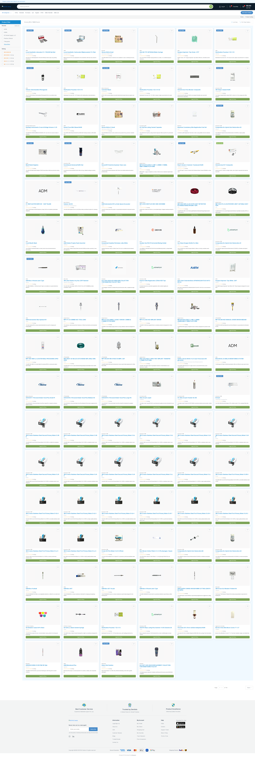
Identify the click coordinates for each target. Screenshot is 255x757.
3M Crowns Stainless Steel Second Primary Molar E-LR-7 (194, 436)
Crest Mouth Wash (31, 243)
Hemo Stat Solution (107, 665)
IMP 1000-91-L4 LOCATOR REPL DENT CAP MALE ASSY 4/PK (231, 204)
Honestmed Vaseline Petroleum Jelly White (115, 243)
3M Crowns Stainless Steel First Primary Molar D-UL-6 (42, 513)
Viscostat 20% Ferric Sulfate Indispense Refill (191, 627)
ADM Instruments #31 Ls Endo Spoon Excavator (116, 204)
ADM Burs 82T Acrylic (108, 588)
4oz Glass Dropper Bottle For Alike (188, 243)
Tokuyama (7, 41)
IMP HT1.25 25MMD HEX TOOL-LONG (75, 319)
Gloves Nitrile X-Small (108, 127)
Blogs (113, 736)
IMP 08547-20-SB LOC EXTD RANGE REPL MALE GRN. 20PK (80, 359)
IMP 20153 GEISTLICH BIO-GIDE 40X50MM (152, 204)
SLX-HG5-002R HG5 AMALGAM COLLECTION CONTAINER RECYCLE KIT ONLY (115, 281)
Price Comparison (141, 739)
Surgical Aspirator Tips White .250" (226, 280)
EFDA (42, 12)
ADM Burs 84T (68, 588)
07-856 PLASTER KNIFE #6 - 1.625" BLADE (38, 204)
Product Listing (249, 17)
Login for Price (42, 61)
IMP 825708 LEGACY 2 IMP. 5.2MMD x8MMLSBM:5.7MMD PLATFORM (188, 320)
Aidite (5, 32)
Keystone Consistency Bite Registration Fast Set (192, 127)
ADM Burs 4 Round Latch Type (35, 280)
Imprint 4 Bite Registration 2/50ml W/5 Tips (153, 280)
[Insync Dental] (6, 6)
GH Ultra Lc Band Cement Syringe (74, 627)
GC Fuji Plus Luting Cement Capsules (151, 127)
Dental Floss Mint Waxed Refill (73, 127)
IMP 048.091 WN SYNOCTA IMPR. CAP (113, 359)
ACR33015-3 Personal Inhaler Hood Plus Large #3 (116, 398)
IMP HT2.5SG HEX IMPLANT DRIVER (150, 319)
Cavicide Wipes (106, 90)
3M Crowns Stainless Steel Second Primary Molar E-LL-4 (194, 475)
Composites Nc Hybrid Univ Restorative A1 (228, 243)
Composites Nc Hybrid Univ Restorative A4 (228, 551)
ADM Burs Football (31, 588)
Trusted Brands (116, 739)
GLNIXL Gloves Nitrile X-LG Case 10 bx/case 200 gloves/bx (192, 359)
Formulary (27, 12)
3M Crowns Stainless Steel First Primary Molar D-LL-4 (80, 551)
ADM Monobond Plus (70, 665)
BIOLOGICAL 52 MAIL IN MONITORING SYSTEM (229, 359)
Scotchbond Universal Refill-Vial (73, 165)
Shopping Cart (140, 729)
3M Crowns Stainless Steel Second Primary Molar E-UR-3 (80, 436)
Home (241, 17)
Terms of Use (164, 736)
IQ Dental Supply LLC (10, 35)
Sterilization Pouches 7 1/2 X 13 (111, 627)
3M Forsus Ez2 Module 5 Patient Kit (226, 588)
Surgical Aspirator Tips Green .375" (188, 52)
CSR (113, 729)
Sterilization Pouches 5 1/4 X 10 (73, 90)
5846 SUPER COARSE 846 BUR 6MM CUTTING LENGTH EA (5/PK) (194, 589)
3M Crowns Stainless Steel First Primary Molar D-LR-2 (231, 513)
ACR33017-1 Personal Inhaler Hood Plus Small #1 (40, 398)
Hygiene (37, 12)
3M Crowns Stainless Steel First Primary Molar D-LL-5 (42, 551)
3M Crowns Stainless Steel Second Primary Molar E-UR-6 (43, 436)
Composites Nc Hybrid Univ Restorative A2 (228, 127)
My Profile (139, 723)
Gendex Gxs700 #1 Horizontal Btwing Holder (153, 243)
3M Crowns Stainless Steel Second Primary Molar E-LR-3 (118, 475)
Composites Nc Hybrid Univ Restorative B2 (190, 551)
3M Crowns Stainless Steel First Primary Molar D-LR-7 (156, 513)
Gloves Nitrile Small (107, 52)
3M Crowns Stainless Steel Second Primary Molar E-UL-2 (156, 436)
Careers (163, 726)
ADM (5, 29)
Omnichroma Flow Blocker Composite (189, 90)
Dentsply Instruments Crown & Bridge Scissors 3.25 (41, 127)
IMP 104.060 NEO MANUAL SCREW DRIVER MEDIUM (230, 319)
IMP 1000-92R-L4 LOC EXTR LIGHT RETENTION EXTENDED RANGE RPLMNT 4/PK (192, 204)
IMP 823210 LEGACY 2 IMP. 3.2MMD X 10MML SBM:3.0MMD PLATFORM (153, 165)
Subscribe (93, 729)
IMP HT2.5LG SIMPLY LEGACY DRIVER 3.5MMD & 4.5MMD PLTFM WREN (116, 320)
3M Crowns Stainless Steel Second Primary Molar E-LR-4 (80, 475)
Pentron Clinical (8, 38)
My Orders (139, 726)
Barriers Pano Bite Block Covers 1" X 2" (227, 627)
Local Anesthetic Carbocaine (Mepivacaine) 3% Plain (80, 52)
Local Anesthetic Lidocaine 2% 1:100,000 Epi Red (40, 52)
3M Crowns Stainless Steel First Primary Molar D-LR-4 (194, 513)
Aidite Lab (56, 12)
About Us (114, 726)
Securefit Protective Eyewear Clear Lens (114, 165)
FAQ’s (162, 723)
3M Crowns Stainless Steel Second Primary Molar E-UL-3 (118, 436)
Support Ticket (165, 729)
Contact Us (115, 742)
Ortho (16, 12)
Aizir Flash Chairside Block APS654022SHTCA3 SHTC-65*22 (194, 281)
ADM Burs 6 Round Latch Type (149, 588)
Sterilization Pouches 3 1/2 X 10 (224, 52)
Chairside (21, 12)
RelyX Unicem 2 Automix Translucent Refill (190, 165)
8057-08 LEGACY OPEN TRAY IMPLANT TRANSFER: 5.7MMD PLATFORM (155, 359)
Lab (33, 12)
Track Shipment (141, 736)
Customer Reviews (117, 733)
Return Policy (164, 733)
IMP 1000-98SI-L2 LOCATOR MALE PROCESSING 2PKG (42, 359)
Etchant (217, 398)
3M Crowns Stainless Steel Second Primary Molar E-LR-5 (42, 475)
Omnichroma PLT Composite (224, 165)
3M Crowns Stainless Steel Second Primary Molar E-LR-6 (232, 436)
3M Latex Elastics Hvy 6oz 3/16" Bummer (76, 280)
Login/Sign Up (116, 723)
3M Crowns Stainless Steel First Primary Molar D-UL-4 (118, 513)
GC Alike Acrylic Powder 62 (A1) (187, 398)
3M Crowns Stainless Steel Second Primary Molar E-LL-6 (156, 475)
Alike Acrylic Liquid (145, 398)
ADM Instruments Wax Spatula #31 (36, 319)
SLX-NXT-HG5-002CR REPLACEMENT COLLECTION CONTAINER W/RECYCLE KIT (155, 666)
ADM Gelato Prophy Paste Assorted (74, 243)
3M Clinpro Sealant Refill (222, 90)
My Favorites (140, 733)
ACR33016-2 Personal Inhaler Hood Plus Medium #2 (79, 398)
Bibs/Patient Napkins (32, 165)
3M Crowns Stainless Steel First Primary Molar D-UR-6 (231, 474)
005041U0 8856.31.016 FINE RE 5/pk (36, 665)
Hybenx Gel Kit (68, 204)
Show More (7, 44)
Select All (17, 25)
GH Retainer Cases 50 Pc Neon (35, 627)
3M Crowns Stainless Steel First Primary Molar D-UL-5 (80, 513)
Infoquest (133, 755)
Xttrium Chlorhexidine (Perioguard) (36, 90)
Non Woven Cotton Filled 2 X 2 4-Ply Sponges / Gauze (156, 551)
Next (248, 687)
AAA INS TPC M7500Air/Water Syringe (151, 52)
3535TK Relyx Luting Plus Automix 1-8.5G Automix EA (156, 627)
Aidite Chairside (48, 12)
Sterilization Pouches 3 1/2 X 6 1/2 (150, 90)
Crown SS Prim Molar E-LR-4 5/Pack (112, 551)
